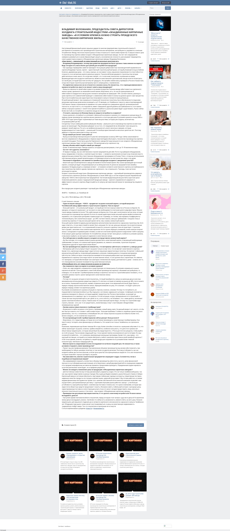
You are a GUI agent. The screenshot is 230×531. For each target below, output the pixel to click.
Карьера (137, 8)
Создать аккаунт (153, 3)
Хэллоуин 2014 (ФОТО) (162, 306)
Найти (168, 8)
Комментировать (155, 61)
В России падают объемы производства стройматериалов (105, 497)
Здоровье (89, 8)
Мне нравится (68, 42)
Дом (112, 8)
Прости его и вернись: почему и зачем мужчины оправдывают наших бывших (162, 266)
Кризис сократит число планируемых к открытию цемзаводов (75, 455)
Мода (97, 8)
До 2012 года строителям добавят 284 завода (134, 494)
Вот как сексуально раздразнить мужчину (162, 338)
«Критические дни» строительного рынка (133, 454)
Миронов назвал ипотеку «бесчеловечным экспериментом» (75, 497)
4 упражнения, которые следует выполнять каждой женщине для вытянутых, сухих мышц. (162, 254)
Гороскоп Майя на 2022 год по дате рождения (162, 294)
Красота (105, 8)
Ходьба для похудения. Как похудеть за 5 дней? (162, 314)
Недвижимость (98, 408)
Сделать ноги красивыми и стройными (159, 285)
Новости (68, 8)
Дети (119, 8)
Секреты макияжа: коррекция (161, 330)
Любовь (128, 8)
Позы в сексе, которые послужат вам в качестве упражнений (162, 276)
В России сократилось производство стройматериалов (103, 455)
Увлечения (78, 8)
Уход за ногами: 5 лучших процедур (161, 323)
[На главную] (68, 2)
